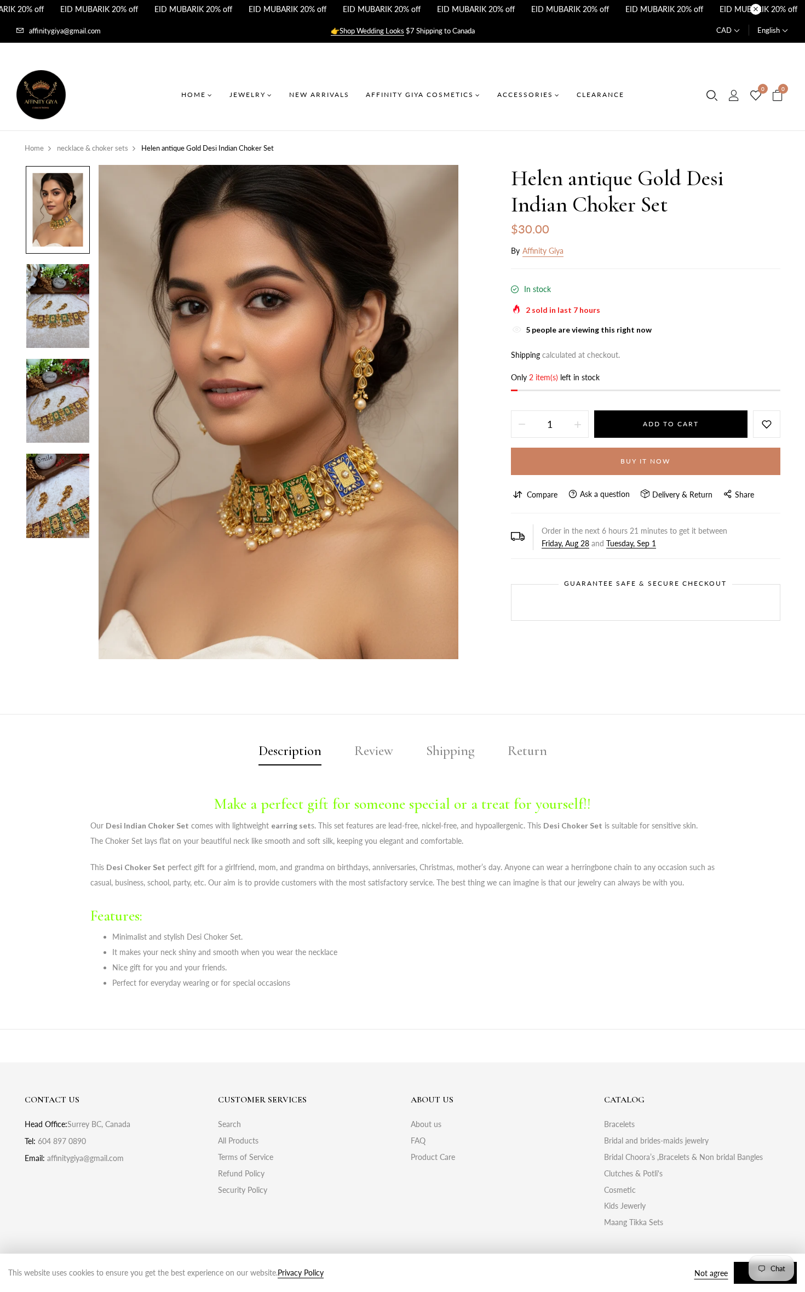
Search (229, 1124)
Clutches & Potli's (633, 1173)
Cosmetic (620, 1189)
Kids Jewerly (625, 1205)
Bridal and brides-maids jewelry (656, 1140)
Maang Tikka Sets (633, 1222)
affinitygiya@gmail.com (65, 30)
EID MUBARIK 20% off (99, 9)
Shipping (525, 354)
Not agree (711, 1273)
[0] (755, 96)
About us (426, 1124)
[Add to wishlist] (766, 424)
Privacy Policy (301, 1272)
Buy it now (645, 461)
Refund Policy (241, 1173)
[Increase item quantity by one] (577, 424)
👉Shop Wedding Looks (367, 30)
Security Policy (242, 1189)
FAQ (418, 1140)
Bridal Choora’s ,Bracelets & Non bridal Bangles (683, 1157)
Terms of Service (245, 1157)
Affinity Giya (543, 250)
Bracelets (619, 1124)
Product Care (433, 1157)
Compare (542, 494)
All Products (238, 1140)
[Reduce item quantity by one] (521, 424)
